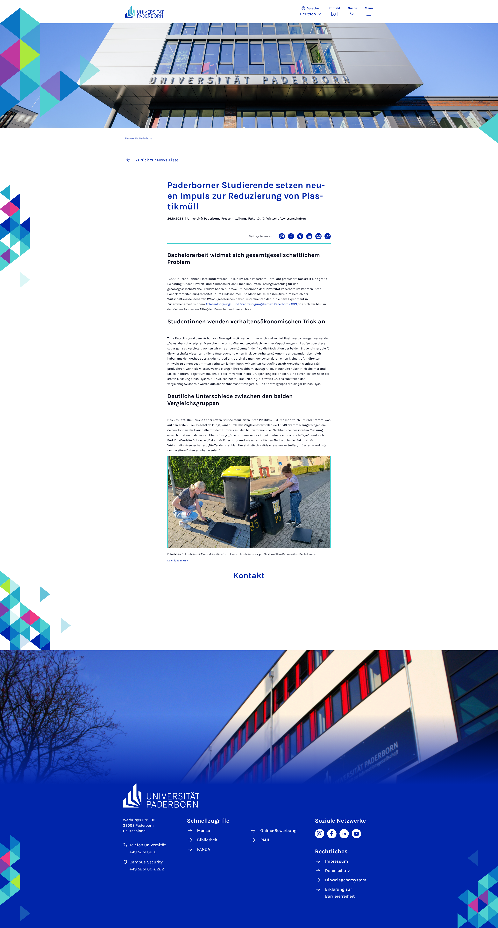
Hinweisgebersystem (345, 879)
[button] (312, 12)
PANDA (203, 849)
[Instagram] (319, 833)
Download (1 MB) (177, 560)
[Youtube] (356, 833)
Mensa (203, 830)
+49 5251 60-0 (143, 851)
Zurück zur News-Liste (156, 160)
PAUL (265, 839)
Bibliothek (207, 839)
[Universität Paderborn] (249, 795)
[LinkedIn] (344, 833)
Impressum (336, 861)
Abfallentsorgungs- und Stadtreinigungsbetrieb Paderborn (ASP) (251, 304)
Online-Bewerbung (278, 830)
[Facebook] (332, 833)
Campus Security (146, 862)
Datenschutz (337, 870)
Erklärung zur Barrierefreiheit (340, 893)
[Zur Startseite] (144, 12)
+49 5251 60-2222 (147, 869)
